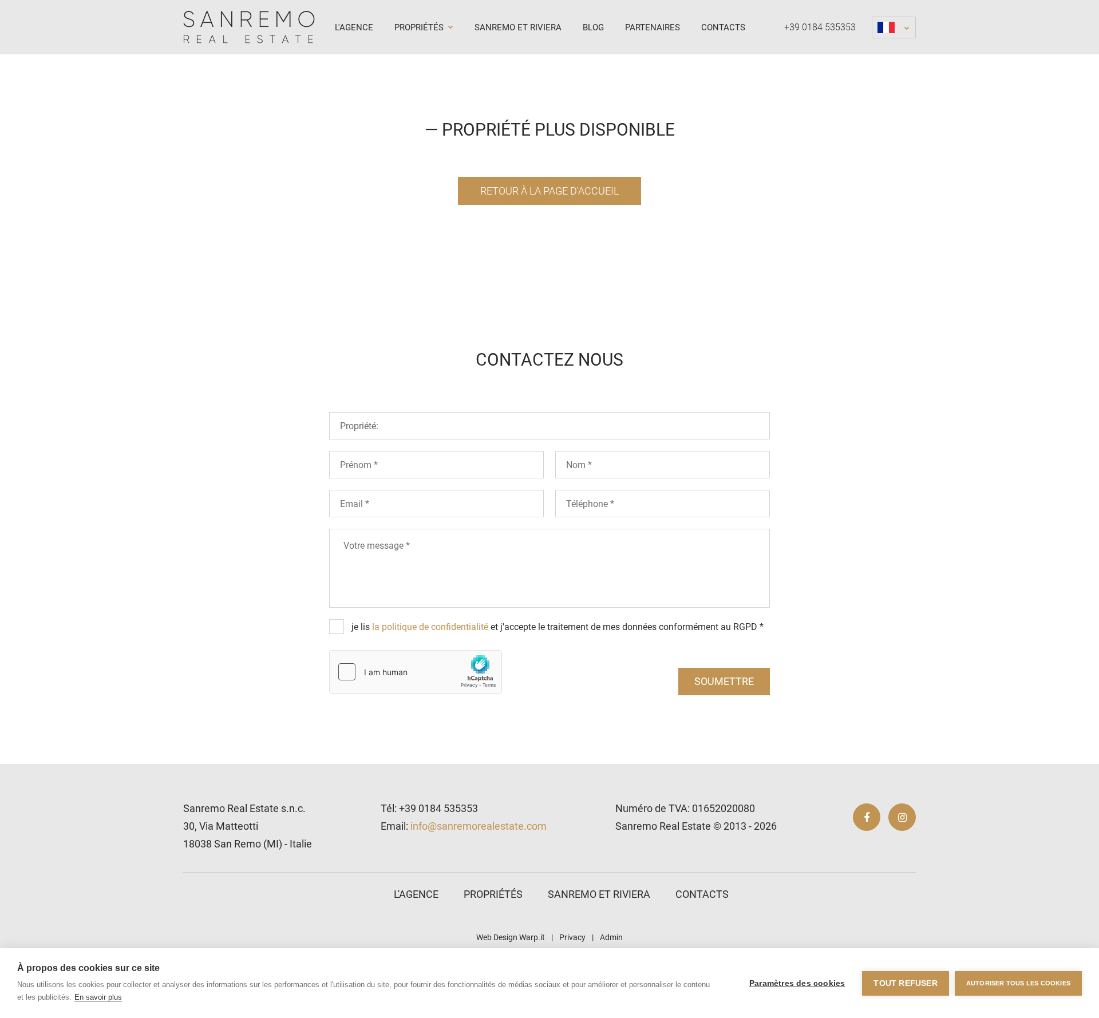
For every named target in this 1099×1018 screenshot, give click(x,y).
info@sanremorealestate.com (478, 826)
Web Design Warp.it (510, 937)
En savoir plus (98, 997)
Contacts (723, 27)
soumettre (724, 681)
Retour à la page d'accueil (549, 191)
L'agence (354, 27)
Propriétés (420, 27)
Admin (611, 937)
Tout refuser (905, 983)
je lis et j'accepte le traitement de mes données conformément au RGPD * (557, 626)
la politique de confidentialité (430, 626)
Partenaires (652, 27)
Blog (593, 27)
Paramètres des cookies (797, 983)
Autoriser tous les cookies (1018, 983)
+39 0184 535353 (820, 27)
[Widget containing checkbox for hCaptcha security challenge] (415, 672)
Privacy (572, 937)
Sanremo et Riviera (518, 27)
